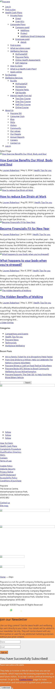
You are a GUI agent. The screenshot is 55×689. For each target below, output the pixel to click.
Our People (15, 134)
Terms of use (6, 460)
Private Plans (16, 15)
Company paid (22, 27)
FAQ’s (2, 454)
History (13, 125)
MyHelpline (20, 86)
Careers (14, 139)
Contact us (5, 502)
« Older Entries (7, 322)
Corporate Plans (17, 24)
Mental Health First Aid (20, 95)
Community (15, 128)
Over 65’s (19, 21)
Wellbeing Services (19, 50)
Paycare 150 (16, 113)
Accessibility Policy (8, 477)
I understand (5, 688)
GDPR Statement (8, 474)
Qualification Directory (10, 451)
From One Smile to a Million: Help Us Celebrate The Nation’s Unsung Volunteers (29, 361)
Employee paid (22, 39)
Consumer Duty (17, 116)
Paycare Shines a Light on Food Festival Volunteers (28, 365)
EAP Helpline (21, 62)
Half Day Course (23, 104)
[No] (12, 688)
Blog (12, 119)
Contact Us (15, 142)
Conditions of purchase (10, 480)
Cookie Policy (6, 465)
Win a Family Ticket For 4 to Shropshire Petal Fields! (29, 356)
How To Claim (6, 443)
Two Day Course (23, 98)
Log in (8, 6)
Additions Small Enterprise (32, 36)
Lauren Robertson (11, 170)
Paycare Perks (22, 56)
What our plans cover (20, 48)
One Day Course (23, 101)
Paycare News (12, 339)
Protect (23, 33)
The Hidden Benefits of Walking (21, 296)
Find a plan (10, 9)
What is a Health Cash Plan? (23, 68)
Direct (18, 18)
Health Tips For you (42, 170)
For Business (10, 74)
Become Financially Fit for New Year (24, 228)
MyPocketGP (21, 53)
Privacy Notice (6, 471)
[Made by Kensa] (11, 610)
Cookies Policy (26, 679)
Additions (24, 30)
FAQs (12, 122)
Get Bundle (20, 92)
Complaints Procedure (10, 448)
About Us (9, 110)
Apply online (16, 71)
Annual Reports (17, 136)
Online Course (22, 107)
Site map (4, 505)
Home (3, 576)
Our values (15, 131)
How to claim (16, 65)
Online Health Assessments (27, 59)
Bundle (13, 80)
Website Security (7, 468)
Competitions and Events (16, 333)
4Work (23, 42)
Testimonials (10, 342)
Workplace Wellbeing (15, 345)
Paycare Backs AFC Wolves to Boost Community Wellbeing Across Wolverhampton (27, 370)
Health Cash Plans (13, 12)
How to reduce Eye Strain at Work (23, 196)
